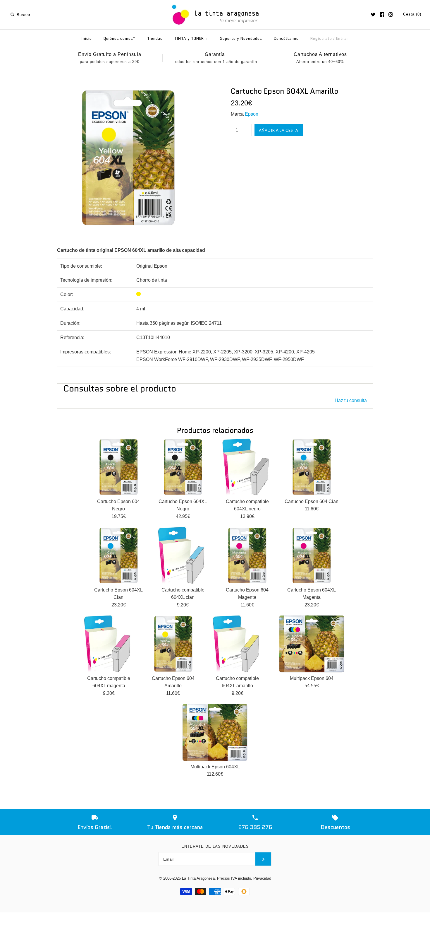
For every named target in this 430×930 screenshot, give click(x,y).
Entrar (342, 38)
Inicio (87, 38)
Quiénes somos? (119, 38)
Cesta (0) (412, 14)
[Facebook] (382, 14)
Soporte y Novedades (241, 38)
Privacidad (262, 878)
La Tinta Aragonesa (198, 878)
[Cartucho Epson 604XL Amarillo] (128, 90)
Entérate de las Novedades (215, 846)
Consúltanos (286, 38)
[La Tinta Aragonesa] (215, 3)
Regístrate (321, 38)
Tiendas (155, 38)
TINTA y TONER (191, 38)
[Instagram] (390, 14)
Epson (251, 114)
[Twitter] (373, 14)
